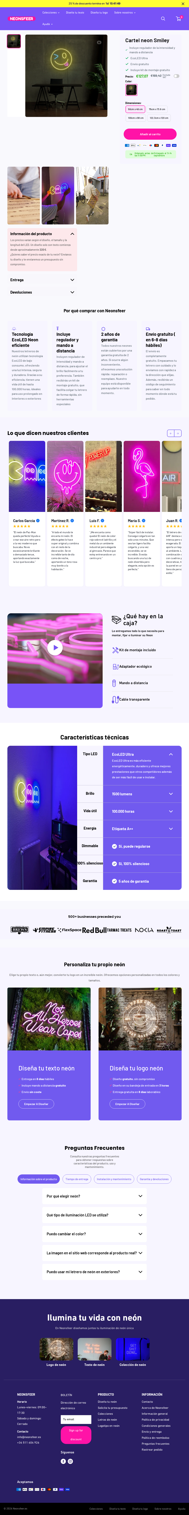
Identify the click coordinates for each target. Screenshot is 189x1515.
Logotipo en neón (109, 1426)
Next (184, 514)
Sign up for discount (76, 1435)
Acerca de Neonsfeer (155, 1408)
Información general (155, 1414)
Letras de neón (107, 1419)
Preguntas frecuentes (155, 1443)
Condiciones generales (156, 1426)
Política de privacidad (155, 1419)
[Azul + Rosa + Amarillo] (131, 90)
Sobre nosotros (123, 12)
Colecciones (49, 12)
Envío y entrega (151, 1431)
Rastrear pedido (152, 1449)
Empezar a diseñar (36, 1104)
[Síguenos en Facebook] (63, 1461)
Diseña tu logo (99, 12)
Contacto (147, 1401)
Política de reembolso (155, 1438)
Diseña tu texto (75, 12)
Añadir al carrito (150, 134)
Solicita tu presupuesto (112, 1408)
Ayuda (46, 24)
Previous (4, 514)
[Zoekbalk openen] (163, 19)
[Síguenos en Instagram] (70, 1461)
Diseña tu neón (107, 1401)
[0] (178, 18)
